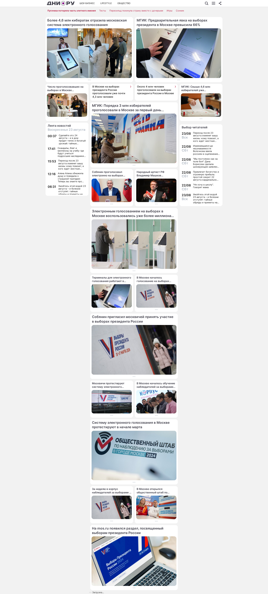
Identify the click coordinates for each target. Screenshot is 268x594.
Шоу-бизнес (87, 3)
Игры (169, 10)
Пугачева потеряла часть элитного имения (71, 10)
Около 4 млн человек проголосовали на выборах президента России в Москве (155, 90)
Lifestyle (106, 3)
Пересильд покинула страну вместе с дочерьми (136, 10)
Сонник (180, 10)
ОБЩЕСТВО (123, 3)
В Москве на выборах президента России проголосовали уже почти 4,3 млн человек (108, 91)
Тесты (102, 10)
